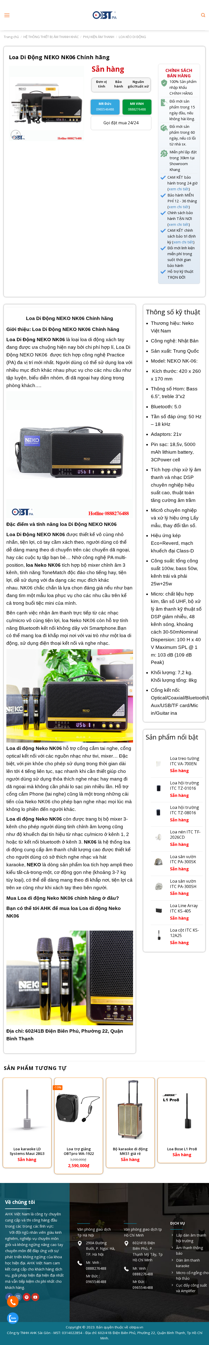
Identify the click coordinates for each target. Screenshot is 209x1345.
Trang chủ (11, 36)
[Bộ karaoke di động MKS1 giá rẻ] (130, 1109)
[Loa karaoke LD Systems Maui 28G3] (27, 1109)
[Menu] (7, 15)
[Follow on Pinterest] (27, 1297)
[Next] (205, 1126)
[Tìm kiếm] (203, 15)
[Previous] (4, 1126)
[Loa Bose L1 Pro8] (182, 1109)
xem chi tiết (179, 189)
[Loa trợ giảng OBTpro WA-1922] (79, 1109)
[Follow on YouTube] (35, 1297)
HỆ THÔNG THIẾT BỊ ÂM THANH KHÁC (51, 36)
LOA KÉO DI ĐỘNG (132, 36)
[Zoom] (16, 135)
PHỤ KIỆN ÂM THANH (98, 36)
